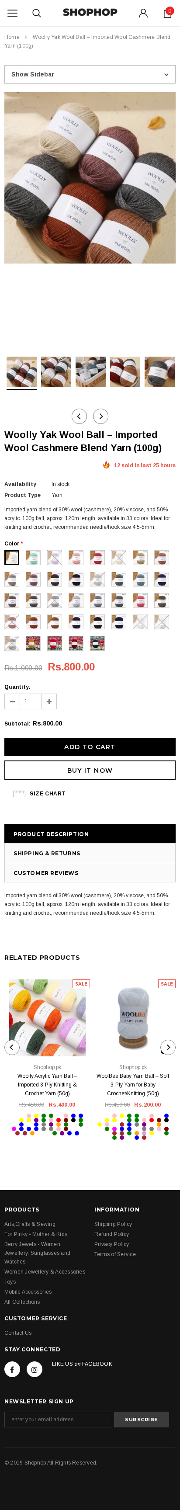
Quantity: (17, 687)
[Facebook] (12, 1369)
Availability (20, 484)
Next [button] (100, 416)
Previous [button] (79, 416)
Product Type (22, 495)
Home (12, 37)
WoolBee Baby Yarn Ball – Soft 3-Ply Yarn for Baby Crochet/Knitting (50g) (133, 1085)
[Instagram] (34, 1369)
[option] (90, 179)
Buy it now (90, 770)
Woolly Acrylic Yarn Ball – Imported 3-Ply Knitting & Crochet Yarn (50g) (47, 1085)
